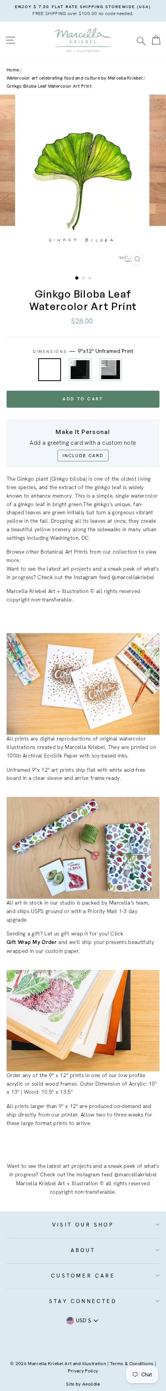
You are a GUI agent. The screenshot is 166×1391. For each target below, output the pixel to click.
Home (13, 70)
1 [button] (77, 278)
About (83, 1250)
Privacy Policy (83, 1371)
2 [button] (84, 279)
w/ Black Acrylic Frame (80, 369)
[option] (83, 11)
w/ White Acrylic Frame (110, 369)
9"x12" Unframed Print (49, 369)
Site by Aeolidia (83, 1384)
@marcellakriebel (135, 1174)
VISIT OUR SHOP (83, 1224)
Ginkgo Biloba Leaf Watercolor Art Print (49, 86)
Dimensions (83, 350)
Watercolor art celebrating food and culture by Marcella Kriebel (74, 78)
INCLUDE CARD (83, 455)
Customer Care (83, 1275)
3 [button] (90, 279)
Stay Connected (83, 1301)
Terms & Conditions (131, 1364)
